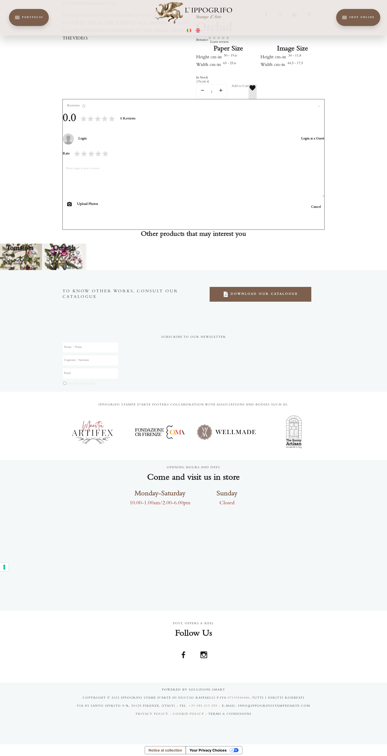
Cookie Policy (188, 714)
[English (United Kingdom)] (198, 30)
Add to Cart (240, 86)
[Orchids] (64, 257)
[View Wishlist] (253, 91)
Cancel (316, 207)
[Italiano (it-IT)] (189, 30)
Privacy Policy (152, 714)
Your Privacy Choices (208, 750)
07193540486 (239, 698)
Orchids (64, 248)
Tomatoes (20, 248)
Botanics (202, 40)
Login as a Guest (312, 139)
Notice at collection (165, 750)
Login (82, 139)
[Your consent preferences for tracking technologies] (4, 567)
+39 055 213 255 (203, 706)
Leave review (219, 42)
